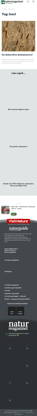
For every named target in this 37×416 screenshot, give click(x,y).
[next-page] (19, 190)
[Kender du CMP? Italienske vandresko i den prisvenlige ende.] (18, 166)
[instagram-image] (10, 348)
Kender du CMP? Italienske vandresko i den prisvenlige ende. (18, 185)
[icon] (6, 335)
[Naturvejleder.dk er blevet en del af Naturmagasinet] (27, 252)
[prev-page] (17, 190)
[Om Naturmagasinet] (27, 263)
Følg (20, 307)
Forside (4, 9)
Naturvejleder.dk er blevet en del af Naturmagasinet (11, 250)
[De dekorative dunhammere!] (18, 36)
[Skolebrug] (27, 274)
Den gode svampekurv (18, 146)
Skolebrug (8, 271)
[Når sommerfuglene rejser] (18, 92)
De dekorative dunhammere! (17, 54)
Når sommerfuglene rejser (18, 109)
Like (12, 307)
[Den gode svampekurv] (18, 129)
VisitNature (22, 412)
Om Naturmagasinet (11, 260)
